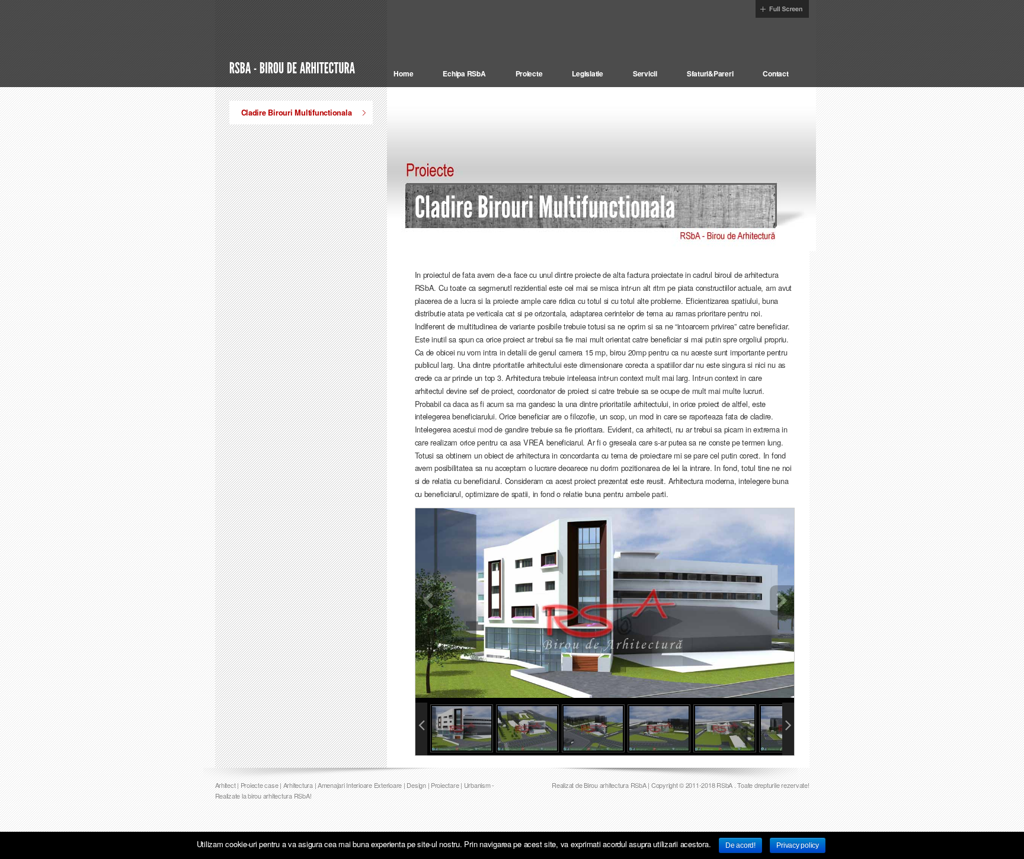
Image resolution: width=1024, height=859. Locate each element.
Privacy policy (797, 845)
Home (403, 73)
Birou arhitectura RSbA (615, 817)
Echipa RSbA (464, 73)
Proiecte (529, 73)
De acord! (740, 845)
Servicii (645, 73)
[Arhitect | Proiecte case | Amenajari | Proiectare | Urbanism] (293, 67)
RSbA (724, 817)
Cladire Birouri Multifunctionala (296, 112)
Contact (775, 73)
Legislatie (587, 73)
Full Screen (782, 9)
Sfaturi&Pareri (710, 73)
